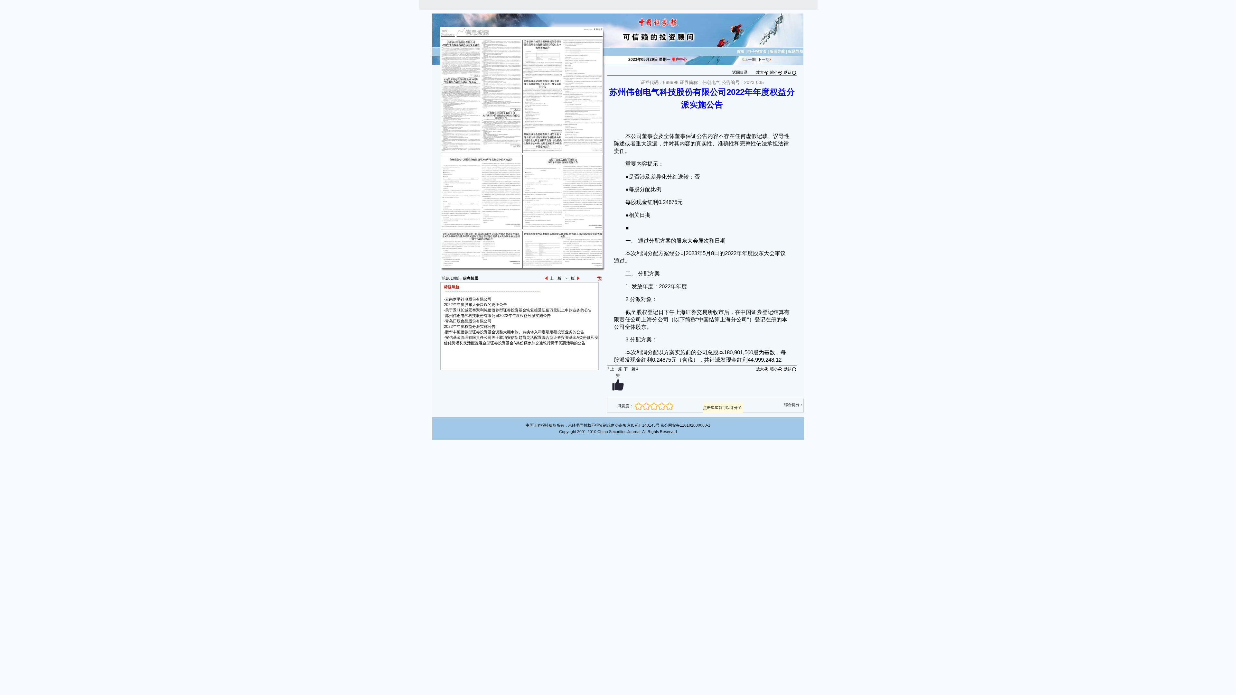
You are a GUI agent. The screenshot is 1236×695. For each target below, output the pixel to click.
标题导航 (795, 51)
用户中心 (679, 59)
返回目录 (740, 72)
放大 (760, 72)
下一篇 (631, 369)
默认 (787, 72)
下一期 (763, 59)
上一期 (750, 59)
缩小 (774, 72)
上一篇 (614, 369)
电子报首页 (757, 51)
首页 (740, 51)
